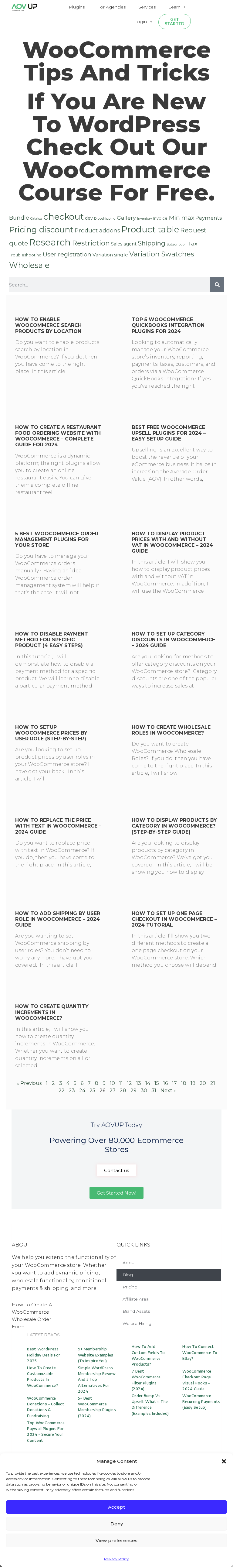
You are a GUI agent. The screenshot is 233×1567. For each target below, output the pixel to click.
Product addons (97, 230)
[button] (224, 1461)
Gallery (126, 217)
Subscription (177, 244)
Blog (128, 1274)
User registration (67, 254)
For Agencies (111, 7)
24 (82, 1090)
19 (193, 1083)
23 (72, 1090)
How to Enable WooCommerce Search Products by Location (48, 325)
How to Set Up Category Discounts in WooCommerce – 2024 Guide (173, 639)
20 (203, 1083)
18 (183, 1083)
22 (62, 1090)
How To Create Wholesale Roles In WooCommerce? (171, 730)
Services (147, 7)
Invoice (160, 218)
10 (112, 1083)
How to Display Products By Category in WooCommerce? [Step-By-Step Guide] (174, 826)
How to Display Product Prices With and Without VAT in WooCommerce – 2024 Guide (172, 542)
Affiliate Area (136, 1299)
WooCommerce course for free (114, 181)
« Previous (29, 1083)
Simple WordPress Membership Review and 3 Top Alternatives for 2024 (97, 1380)
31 (153, 1090)
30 (144, 1090)
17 (174, 1083)
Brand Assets (136, 1311)
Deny (116, 1524)
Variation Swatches (161, 254)
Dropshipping (105, 219)
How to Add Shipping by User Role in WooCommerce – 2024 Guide (57, 919)
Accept (116, 1507)
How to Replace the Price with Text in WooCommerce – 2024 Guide (58, 826)
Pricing (130, 1287)
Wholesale (29, 265)
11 (121, 1083)
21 (212, 1083)
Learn (174, 7)
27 (113, 1090)
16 (165, 1083)
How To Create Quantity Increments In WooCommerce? (52, 1012)
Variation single (110, 255)
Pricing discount (41, 230)
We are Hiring (137, 1323)
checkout (63, 216)
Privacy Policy (116, 1559)
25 (92, 1090)
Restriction (91, 243)
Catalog (36, 219)
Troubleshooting (25, 254)
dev (89, 218)
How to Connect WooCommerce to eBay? (199, 1352)
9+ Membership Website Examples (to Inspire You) (95, 1355)
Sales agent (124, 244)
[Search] (217, 284)
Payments (208, 218)
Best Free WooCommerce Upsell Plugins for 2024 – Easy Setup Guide (169, 433)
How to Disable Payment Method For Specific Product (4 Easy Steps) (51, 639)
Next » (168, 1090)
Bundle (19, 217)
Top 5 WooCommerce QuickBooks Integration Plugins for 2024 (168, 325)
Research (50, 242)
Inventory (144, 219)
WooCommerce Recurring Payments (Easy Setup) (201, 1402)
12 (129, 1083)
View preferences (116, 1540)
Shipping (151, 243)
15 (156, 1083)
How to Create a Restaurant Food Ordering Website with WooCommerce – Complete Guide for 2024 (58, 436)
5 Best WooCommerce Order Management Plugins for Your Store (56, 539)
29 (133, 1090)
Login (140, 21)
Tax (192, 243)
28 (123, 1090)
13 (138, 1083)
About (129, 1262)
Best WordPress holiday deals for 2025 (43, 1355)
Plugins (77, 7)
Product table (150, 229)
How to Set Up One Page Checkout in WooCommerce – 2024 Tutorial (174, 919)
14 (147, 1083)
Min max (181, 217)
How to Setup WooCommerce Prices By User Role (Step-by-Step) (51, 733)
